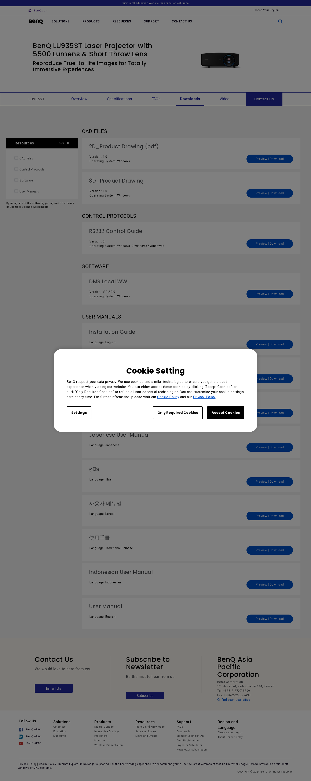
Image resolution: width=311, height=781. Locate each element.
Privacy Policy (204, 397)
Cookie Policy (168, 397)
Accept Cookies (226, 412)
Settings (79, 412)
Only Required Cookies (177, 412)
